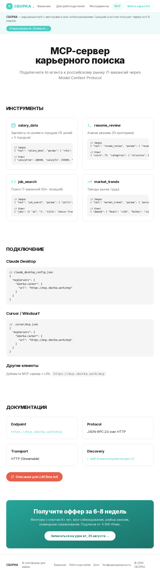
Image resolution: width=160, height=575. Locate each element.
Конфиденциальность (117, 564)
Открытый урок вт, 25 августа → (28, 28)
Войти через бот (138, 6)
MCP (117, 6)
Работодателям (80, 564)
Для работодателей (70, 6)
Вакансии (44, 6)
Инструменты (99, 6)
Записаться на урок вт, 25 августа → (80, 536)
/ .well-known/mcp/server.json (109, 459)
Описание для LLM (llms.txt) (37, 477)
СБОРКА (21, 6)
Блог (97, 564)
